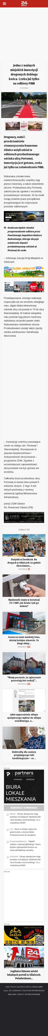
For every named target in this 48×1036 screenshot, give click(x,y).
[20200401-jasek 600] (24, 517)
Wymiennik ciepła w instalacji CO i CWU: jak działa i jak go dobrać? (24, 603)
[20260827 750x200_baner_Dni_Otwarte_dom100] (24, 126)
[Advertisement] (24, 33)
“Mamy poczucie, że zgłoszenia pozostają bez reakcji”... (24, 679)
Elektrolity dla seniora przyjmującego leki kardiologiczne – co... (24, 755)
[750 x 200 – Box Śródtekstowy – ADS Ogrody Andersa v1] (24, 287)
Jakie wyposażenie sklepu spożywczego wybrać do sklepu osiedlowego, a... (24, 717)
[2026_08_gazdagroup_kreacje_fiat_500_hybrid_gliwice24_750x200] (24, 216)
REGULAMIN (38, 987)
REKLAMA (12, 994)
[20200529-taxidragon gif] (24, 935)
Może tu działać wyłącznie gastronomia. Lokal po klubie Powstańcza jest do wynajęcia (23, 832)
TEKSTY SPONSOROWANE (28, 994)
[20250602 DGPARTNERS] (24, 786)
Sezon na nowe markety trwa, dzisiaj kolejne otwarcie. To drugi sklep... (24, 640)
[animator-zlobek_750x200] (24, 272)
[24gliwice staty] (24, 964)
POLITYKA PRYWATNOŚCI (34, 991)
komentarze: (24, 569)
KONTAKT (17, 991)
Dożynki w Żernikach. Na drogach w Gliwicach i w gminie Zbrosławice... (24, 562)
